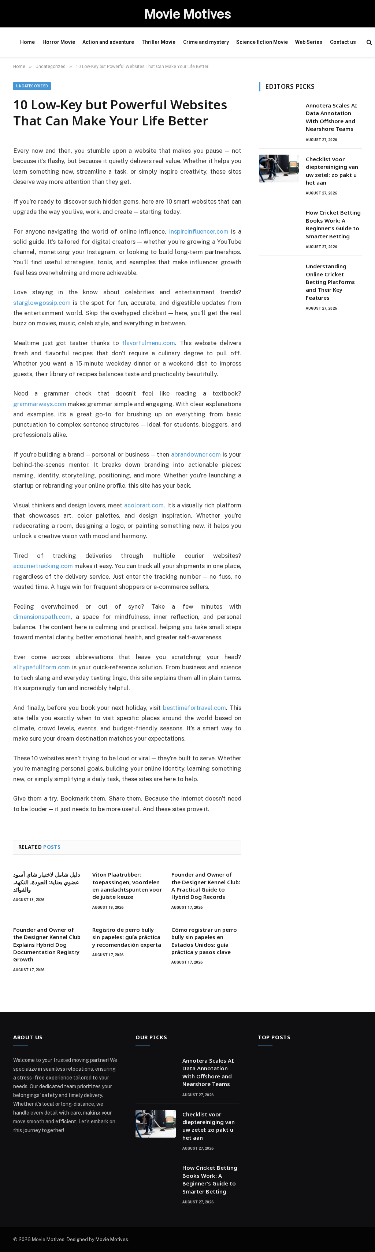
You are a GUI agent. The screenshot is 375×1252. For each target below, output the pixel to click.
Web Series (308, 42)
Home (27, 42)
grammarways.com (39, 404)
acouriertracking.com (43, 566)
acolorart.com (144, 505)
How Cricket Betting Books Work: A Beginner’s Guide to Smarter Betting (333, 224)
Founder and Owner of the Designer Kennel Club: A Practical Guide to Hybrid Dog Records (205, 885)
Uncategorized (32, 86)
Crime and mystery (206, 42)
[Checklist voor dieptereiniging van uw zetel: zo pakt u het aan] (279, 168)
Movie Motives (112, 1239)
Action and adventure (108, 42)
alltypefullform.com (41, 667)
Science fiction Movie (262, 42)
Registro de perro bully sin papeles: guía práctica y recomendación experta (126, 937)
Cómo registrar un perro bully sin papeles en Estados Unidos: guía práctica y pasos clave (204, 941)
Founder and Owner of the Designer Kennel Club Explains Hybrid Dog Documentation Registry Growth (47, 944)
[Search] (369, 42)
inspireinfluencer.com (199, 231)
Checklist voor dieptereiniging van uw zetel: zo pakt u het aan (332, 170)
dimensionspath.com (42, 616)
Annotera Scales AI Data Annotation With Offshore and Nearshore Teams (331, 117)
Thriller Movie (158, 42)
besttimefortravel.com (194, 707)
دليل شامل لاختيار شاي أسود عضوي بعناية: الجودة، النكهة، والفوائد (46, 882)
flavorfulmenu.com (148, 343)
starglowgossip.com (42, 302)
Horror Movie (58, 42)
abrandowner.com (196, 454)
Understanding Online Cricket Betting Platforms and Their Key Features (330, 281)
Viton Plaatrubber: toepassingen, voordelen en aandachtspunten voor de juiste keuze (127, 885)
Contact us (343, 42)
